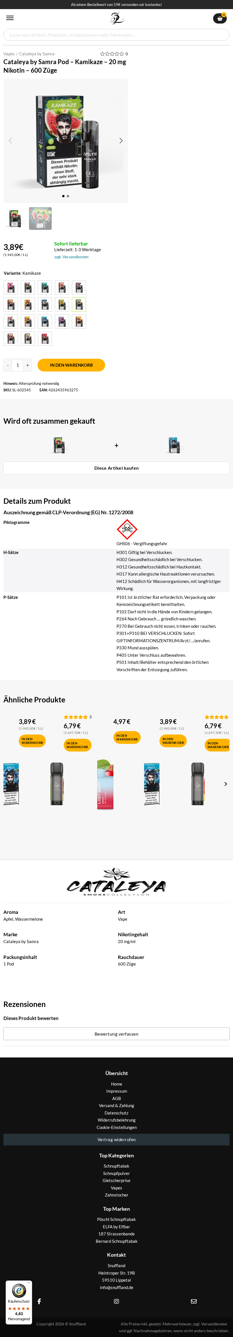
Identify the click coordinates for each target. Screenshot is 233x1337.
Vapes (9, 53)
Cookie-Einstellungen (117, 1127)
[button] (121, 141)
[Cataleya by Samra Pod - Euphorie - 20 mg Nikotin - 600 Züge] (28, 304)
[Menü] (28, 1284)
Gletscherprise (116, 1180)
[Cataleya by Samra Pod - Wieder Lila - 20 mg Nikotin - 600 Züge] (28, 338)
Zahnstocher (116, 1194)
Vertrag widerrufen (116, 1139)
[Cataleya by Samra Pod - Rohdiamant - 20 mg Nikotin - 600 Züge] (79, 321)
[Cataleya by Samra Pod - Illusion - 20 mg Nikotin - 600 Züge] (62, 304)
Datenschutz (116, 1112)
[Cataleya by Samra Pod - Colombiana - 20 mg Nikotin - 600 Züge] (79, 287)
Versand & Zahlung (116, 1105)
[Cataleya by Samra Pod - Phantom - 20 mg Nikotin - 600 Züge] (62, 321)
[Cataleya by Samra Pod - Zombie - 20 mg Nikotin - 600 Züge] (45, 338)
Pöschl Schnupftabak (116, 1219)
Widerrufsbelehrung (117, 1119)
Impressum (116, 1090)
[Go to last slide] (7, 784)
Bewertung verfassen (117, 1033)
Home (116, 1083)
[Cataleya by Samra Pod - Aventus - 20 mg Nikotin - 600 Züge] (28, 287)
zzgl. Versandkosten (71, 256)
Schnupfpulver (116, 1173)
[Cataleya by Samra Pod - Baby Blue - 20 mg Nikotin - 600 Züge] (45, 287)
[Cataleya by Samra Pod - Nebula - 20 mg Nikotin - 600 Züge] (45, 321)
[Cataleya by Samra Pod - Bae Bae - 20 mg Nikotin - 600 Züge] (62, 287)
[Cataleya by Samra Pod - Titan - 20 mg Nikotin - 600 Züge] (11, 338)
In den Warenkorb (71, 365)
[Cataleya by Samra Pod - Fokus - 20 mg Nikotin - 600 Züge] (45, 304)
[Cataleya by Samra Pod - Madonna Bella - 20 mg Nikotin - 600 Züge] (11, 321)
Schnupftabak (116, 1165)
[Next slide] (225, 784)
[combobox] (116, 35)
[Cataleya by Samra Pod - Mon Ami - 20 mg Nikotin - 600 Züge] (28, 321)
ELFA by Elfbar (116, 1226)
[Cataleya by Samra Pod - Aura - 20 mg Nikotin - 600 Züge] (11, 287)
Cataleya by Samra (37, 53)
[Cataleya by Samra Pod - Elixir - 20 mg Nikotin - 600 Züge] (11, 304)
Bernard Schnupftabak (117, 1241)
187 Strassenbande (116, 1233)
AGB (116, 1098)
